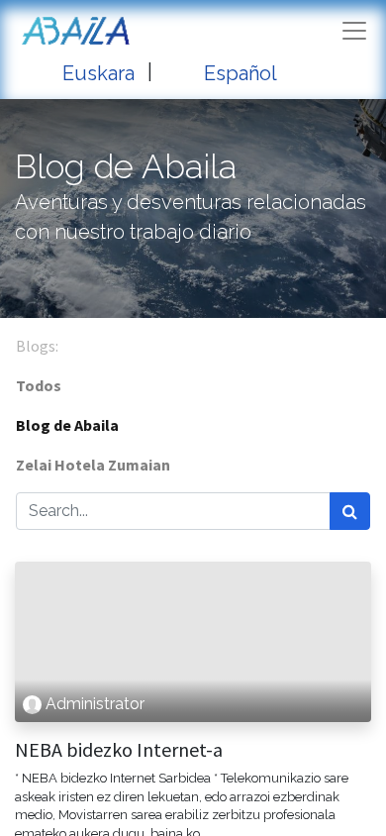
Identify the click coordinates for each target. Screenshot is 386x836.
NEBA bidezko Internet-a (119, 750)
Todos (38, 385)
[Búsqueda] (350, 511)
